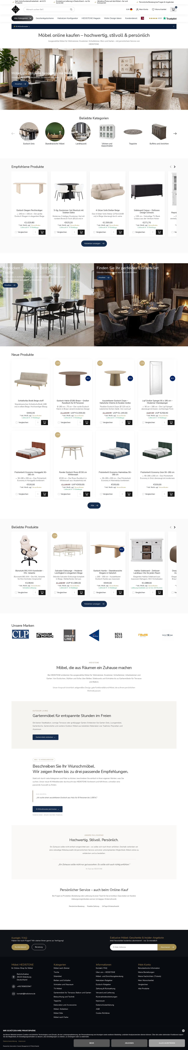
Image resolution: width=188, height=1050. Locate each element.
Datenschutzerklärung (105, 1005)
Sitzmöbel (58, 976)
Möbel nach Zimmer (62, 968)
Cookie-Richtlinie (103, 1013)
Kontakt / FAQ (101, 968)
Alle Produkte (143, 988)
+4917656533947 (24, 986)
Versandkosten (35, 225)
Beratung (39, 947)
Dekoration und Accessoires (65, 1005)
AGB (98, 1009)
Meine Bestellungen (146, 972)
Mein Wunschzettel (146, 980)
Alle (92, 505)
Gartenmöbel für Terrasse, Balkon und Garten (72, 992)
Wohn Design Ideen (112, 18)
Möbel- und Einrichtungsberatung (109, 976)
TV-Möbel (58, 988)
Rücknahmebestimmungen (106, 997)
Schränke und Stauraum (63, 984)
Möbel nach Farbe (61, 1017)
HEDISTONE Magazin (91, 18)
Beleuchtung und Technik (64, 997)
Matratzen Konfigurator (67, 18)
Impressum (100, 1001)
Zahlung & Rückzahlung (105, 988)
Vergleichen (23, 232)
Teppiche (57, 1001)
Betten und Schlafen (62, 980)
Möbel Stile (58, 1013)
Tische (56, 972)
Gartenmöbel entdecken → (45, 737)
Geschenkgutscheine (45, 18)
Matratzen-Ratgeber (104, 980)
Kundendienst (131, 18)
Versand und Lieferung (105, 992)
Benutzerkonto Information (149, 968)
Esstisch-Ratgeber (103, 984)
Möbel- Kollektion (61, 1009)
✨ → (21, 26)
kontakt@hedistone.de (26, 993)
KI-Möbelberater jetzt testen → (47, 809)
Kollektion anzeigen (92, 243)
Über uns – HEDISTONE (105, 972)
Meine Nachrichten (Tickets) (149, 976)
